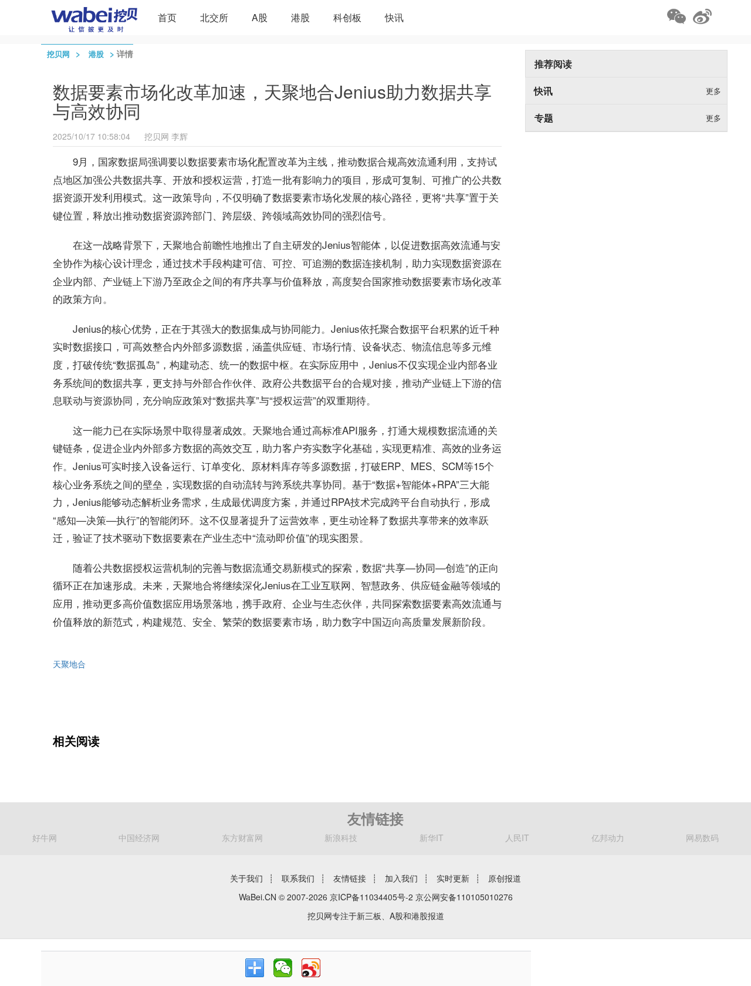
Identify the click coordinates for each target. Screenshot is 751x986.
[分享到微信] (282, 967)
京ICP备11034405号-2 (371, 897)
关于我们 (246, 878)
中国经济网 (139, 837)
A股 (260, 17)
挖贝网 (58, 53)
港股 (300, 17)
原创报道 (504, 878)
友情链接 (349, 878)
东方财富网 (242, 837)
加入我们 (401, 878)
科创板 (347, 17)
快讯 (394, 17)
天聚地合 (69, 664)
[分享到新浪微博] (311, 967)
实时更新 (453, 878)
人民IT (517, 837)
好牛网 (44, 837)
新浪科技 (340, 837)
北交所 (214, 17)
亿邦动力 (607, 837)
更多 (713, 90)
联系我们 (298, 878)
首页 (167, 17)
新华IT (432, 837)
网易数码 (702, 837)
